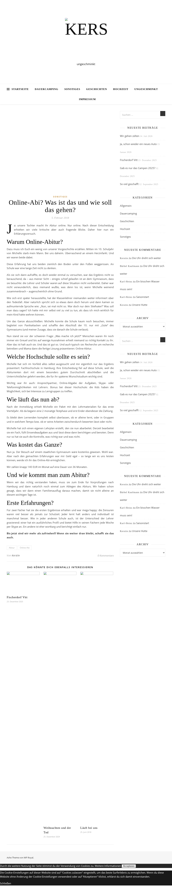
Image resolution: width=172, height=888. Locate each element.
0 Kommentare (106, 555)
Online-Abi (25, 547)
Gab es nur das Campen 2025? (137, 168)
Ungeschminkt (146, 89)
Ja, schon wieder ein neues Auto (138, 144)
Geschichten (96, 89)
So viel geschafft (129, 184)
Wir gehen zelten (129, 136)
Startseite (20, 89)
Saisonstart (142, 297)
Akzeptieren (129, 866)
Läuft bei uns (89, 827)
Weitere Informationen (108, 865)
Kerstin (16, 555)
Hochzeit (120, 89)
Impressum (87, 99)
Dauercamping (46, 89)
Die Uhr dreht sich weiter (146, 258)
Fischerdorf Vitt (17, 597)
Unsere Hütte (139, 304)
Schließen (5, 883)
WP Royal (28, 857)
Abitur (12, 547)
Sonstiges (72, 89)
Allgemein (126, 205)
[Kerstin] (86, 39)
